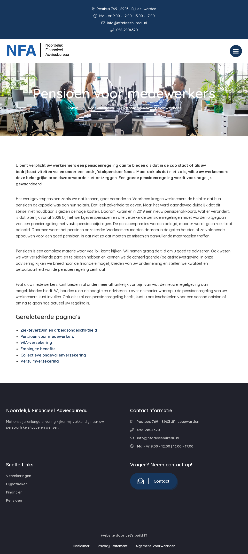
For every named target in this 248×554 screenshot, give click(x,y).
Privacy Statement (112, 546)
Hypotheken (17, 484)
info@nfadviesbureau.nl (126, 23)
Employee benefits (38, 348)
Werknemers (101, 107)
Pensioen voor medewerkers (47, 336)
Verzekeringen (18, 475)
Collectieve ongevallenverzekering (53, 355)
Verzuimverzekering (40, 361)
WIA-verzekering (36, 342)
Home (72, 107)
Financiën (14, 492)
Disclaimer (81, 546)
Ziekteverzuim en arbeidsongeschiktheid (59, 330)
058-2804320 (126, 30)
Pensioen (14, 500)
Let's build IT (136, 535)
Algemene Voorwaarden (155, 546)
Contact (162, 481)
